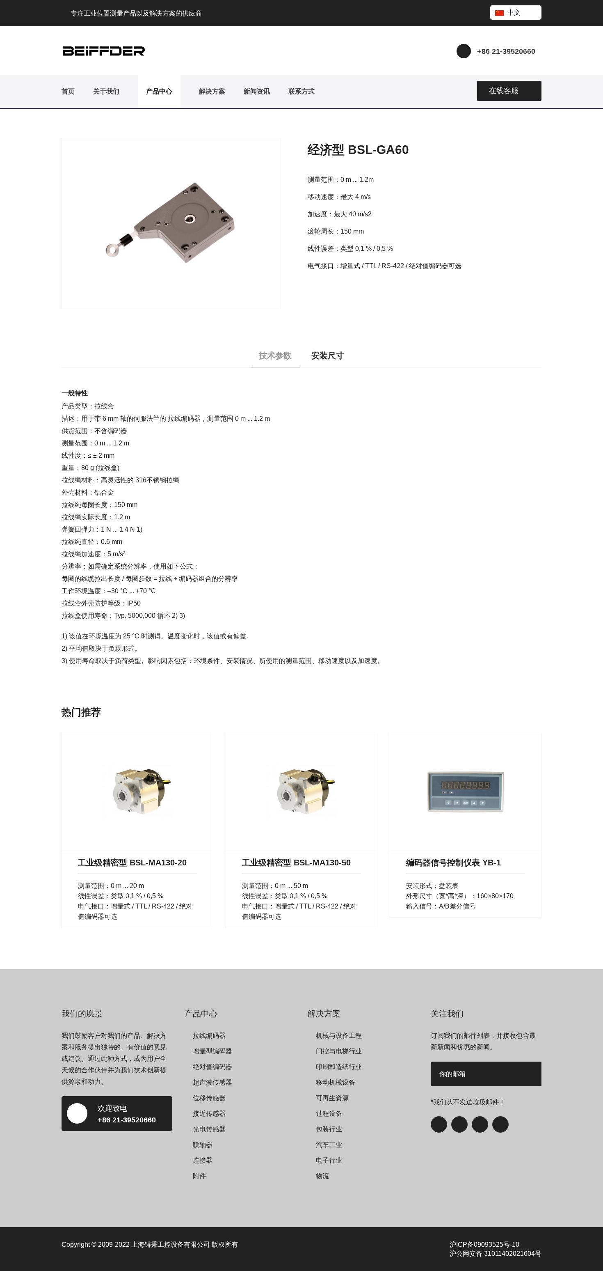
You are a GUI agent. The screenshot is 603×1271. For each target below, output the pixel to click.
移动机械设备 (335, 1082)
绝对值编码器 (212, 1066)
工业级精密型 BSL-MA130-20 (132, 862)
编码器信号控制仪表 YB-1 (453, 862)
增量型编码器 (212, 1051)
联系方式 (301, 91)
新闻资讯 (257, 91)
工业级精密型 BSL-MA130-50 (296, 862)
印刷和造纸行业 (339, 1066)
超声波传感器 (212, 1082)
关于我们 (106, 91)
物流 (322, 1175)
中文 (514, 12)
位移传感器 (209, 1097)
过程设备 (329, 1113)
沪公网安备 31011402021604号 (495, 1253)
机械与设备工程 (339, 1035)
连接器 (202, 1160)
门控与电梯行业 (339, 1051)
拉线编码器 (209, 1035)
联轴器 (202, 1144)
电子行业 (329, 1160)
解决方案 (212, 91)
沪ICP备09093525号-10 (484, 1244)
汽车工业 (329, 1144)
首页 (68, 91)
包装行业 (329, 1129)
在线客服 (503, 91)
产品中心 (159, 91)
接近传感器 (209, 1113)
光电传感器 (209, 1129)
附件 (199, 1175)
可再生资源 (332, 1097)
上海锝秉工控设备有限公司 (170, 1244)
